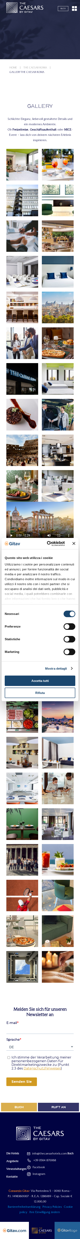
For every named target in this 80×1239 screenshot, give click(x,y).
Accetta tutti (40, 681)
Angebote (12, 1161)
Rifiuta (40, 693)
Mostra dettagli (56, 668)
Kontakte (12, 1176)
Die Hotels (12, 1153)
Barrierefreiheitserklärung (24, 1206)
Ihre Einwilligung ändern (44, 1212)
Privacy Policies (52, 1206)
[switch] (69, 626)
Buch (63, 8)
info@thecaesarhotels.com (49, 1153)
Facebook (39, 1167)
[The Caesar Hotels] (24, 8)
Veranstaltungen (16, 1168)
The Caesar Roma (35, 67)
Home (13, 67)
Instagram (39, 1173)
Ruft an (58, 1107)
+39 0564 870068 (44, 1160)
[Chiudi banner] (73, 543)
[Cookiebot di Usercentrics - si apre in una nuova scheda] (48, 543)
